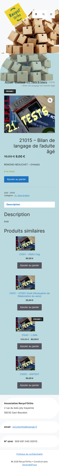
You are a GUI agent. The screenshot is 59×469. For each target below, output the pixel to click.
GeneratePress (29, 464)
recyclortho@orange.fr (24, 427)
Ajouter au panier (16, 179)
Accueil (9, 82)
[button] (43, 14)
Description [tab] (13, 204)
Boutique (20, 82)
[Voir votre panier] (36, 14)
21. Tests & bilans (37, 82)
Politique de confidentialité (29, 454)
